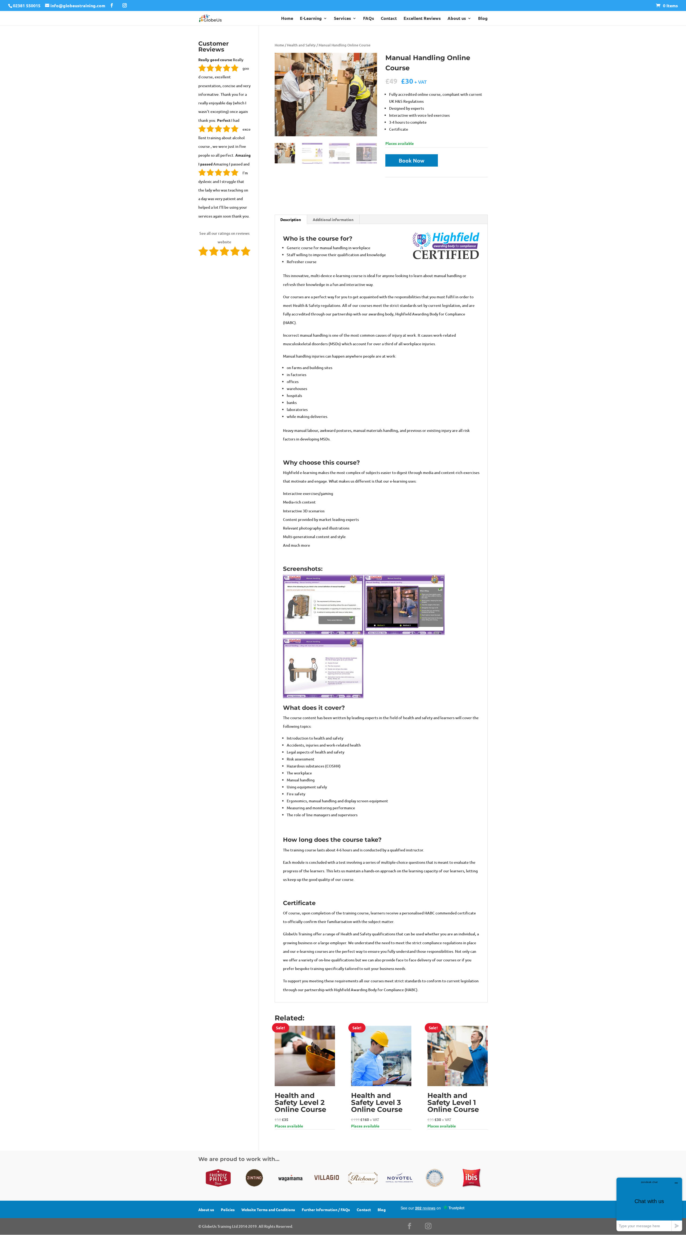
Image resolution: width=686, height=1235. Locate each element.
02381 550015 (26, 5)
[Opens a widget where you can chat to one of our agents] (649, 1204)
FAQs (368, 18)
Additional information (333, 219)
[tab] (290, 219)
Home (287, 18)
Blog (483, 18)
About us (457, 18)
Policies (228, 1209)
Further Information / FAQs (326, 1209)
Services (342, 18)
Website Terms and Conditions (268, 1209)
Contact (389, 18)
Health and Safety (301, 45)
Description (290, 219)
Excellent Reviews (422, 18)
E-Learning (311, 18)
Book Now (411, 160)
